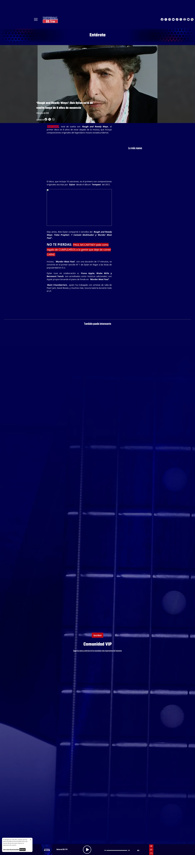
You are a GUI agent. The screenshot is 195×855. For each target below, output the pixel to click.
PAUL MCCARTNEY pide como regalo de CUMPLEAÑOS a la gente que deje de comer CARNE (79, 249)
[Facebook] (162, 19)
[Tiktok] (177, 19)
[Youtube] (173, 19)
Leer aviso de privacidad (11, 849)
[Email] (188, 19)
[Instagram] (169, 19)
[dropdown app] (184, 19)
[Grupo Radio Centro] (181, 19)
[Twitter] (166, 19)
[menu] (36, 20)
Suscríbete (98, 635)
